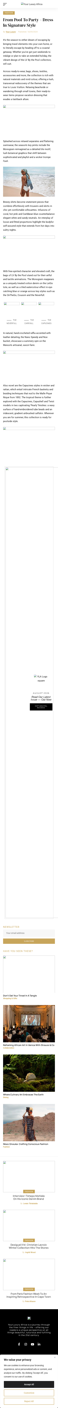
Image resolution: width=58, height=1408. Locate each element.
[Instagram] (26, 1344)
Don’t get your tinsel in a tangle (20, 995)
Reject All (29, 1401)
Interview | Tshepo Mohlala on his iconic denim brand (29, 1197)
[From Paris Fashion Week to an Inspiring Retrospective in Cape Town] (29, 1274)
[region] (29, 1381)
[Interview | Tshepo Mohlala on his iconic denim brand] (29, 1176)
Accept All (29, 1384)
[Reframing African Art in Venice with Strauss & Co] (29, 1022)
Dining (6, 1097)
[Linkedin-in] (39, 1344)
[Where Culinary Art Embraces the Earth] (29, 1072)
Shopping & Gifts (10, 998)
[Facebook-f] (19, 1344)
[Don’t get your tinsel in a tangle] (29, 973)
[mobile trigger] (5, 4)
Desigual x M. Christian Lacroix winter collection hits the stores (29, 1246)
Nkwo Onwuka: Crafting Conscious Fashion (25, 1144)
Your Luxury (11, 32)
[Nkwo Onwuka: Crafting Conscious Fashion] (29, 1121)
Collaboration (8, 1048)
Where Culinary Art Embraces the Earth (23, 1094)
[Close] (55, 1357)
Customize (29, 1393)
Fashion (9, 13)
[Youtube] (32, 1344)
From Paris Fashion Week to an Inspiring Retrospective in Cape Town (28, 1295)
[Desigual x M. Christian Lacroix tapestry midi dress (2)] (29, 1225)
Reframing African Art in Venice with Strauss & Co (28, 1045)
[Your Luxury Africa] (31, 4)
